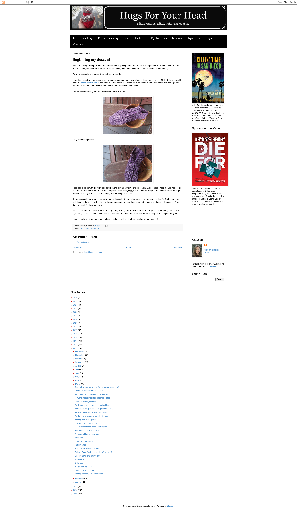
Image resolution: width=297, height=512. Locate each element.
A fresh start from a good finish (87, 434)
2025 (75, 301)
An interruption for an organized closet (91, 412)
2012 (75, 348)
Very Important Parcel (89, 83)
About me (79, 438)
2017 (75, 330)
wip (98, 228)
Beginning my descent (84, 470)
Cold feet (79, 463)
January (79, 482)
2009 (75, 494)
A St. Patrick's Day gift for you (87, 423)
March (78, 384)
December (80, 351)
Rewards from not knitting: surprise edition (92, 398)
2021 (75, 316)
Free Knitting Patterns (84, 441)
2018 (75, 326)
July (77, 369)
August (78, 366)
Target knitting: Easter (84, 467)
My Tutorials (159, 38)
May (77, 377)
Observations (85, 228)
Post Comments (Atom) (93, 252)
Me (75, 38)
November (80, 355)
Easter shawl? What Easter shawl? (89, 391)
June (77, 373)
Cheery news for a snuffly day (87, 456)
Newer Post (78, 247)
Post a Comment (83, 242)
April (77, 380)
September (80, 362)
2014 (75, 341)
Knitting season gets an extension (89, 474)
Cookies (78, 44)
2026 (75, 298)
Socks (93, 228)
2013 (75, 345)
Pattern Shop (80, 445)
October (78, 359)
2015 (75, 337)
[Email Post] (106, 226)
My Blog (87, 38)
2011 (75, 487)
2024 (75, 305)
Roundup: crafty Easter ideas (87, 430)
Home (128, 247)
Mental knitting (81, 459)
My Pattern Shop (108, 38)
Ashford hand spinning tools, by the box (91, 416)
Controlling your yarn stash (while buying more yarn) (97, 387)
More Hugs (205, 38)
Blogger (170, 506)
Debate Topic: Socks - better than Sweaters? (93, 452)
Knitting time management (86, 420)
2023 (75, 309)
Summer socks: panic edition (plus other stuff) (94, 409)
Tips (190, 38)
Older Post (177, 247)
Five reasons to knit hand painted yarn (91, 427)
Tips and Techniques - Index (87, 449)
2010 (75, 490)
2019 (75, 323)
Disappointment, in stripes (86, 402)
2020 (75, 319)
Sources (177, 38)
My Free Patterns (134, 38)
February (79, 478)
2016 (75, 334)
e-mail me (213, 267)
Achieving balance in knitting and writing (92, 405)
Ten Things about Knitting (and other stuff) (92, 394)
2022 (75, 312)
